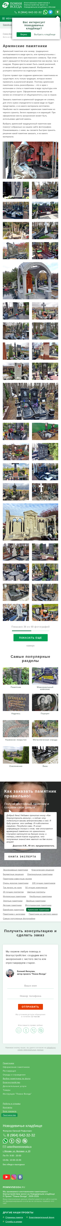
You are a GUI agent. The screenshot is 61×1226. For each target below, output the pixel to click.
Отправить (30, 1007)
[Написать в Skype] (41, 1028)
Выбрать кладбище (45, 34)
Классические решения (43, 870)
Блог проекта (9, 1111)
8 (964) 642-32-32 (30, 12)
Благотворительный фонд (41, 1217)
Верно (23, 34)
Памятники (8, 1063)
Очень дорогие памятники (15, 883)
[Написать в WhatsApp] (45, 12)
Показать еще (30, 638)
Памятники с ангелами (14, 914)
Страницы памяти (14, 1217)
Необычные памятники (40, 896)
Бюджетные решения (13, 874)
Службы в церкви (13, 1222)
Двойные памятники (36, 901)
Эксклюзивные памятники (15, 870)
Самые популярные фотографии (19, 918)
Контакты (7, 1107)
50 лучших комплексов (36, 887)
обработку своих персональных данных (37, 1049)
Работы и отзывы (12, 1103)
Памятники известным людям (17, 879)
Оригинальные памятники (40, 874)
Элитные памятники (13, 901)
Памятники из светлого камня (43, 914)
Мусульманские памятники (38, 905)
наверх (30, 645)
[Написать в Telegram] (50, 12)
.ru (14, 1187)
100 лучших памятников (43, 883)
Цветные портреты (36, 892)
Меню (9, 18)
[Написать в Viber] (34, 1028)
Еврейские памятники (13, 909)
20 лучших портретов (13, 892)
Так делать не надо (12, 887)
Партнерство (9, 1115)
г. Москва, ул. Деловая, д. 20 (16, 1151)
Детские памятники (12, 905)
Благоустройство (11, 1082)
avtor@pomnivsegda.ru (19, 1146)
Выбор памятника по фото (16, 1078)
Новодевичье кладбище (22, 1126)
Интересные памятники (14, 896)
